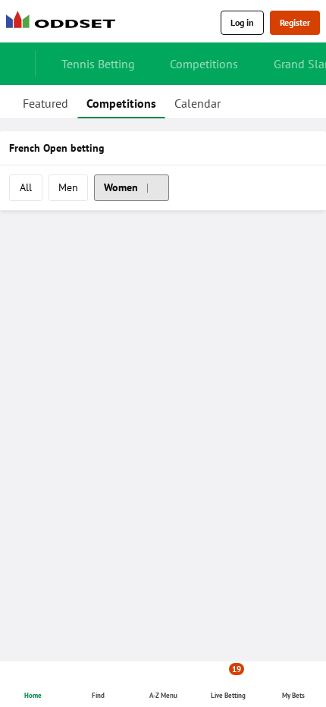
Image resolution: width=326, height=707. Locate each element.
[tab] (45, 101)
